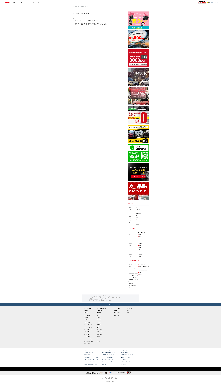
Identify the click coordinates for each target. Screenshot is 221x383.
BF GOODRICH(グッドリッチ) (133, 275)
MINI (136, 219)
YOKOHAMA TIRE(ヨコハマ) (133, 273)
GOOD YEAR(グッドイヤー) (133, 277)
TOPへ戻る (111, 304)
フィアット (137, 224)
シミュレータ (34, 2)
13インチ (130, 236)
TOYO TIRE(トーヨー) (132, 266)
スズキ (130, 220)
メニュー (26, 2)
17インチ (130, 245)
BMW (136, 215)
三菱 (129, 222)
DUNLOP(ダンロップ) (132, 264)
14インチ (130, 238)
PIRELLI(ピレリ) (131, 287)
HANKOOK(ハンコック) (132, 285)
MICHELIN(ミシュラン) (132, 289)
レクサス (130, 209)
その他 (140, 276)
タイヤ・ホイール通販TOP (76, 6)
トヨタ (130, 207)
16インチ (130, 243)
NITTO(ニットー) (131, 283)
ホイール (20, 2)
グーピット (141, 274)
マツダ (130, 218)
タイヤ (14, 2)
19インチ (130, 249)
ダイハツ (137, 207)
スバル (130, 216)
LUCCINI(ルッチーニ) (142, 264)
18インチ (130, 247)
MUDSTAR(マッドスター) (143, 270)
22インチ (130, 256)
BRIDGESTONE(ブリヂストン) (133, 268)
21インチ (130, 254)
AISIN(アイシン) (141, 272)
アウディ (137, 217)
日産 (129, 211)
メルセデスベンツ (138, 213)
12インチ (130, 234)
